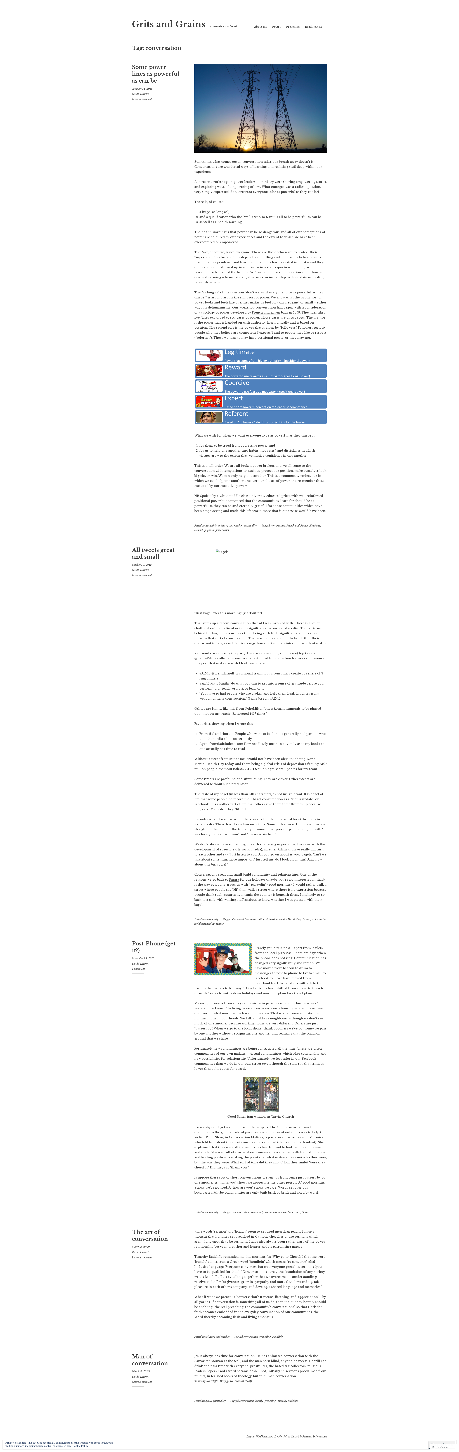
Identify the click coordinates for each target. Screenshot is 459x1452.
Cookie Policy (80, 1446)
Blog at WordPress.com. (260, 1436)
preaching (265, 1336)
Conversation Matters (246, 1137)
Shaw (305, 1212)
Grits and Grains (168, 24)
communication (241, 1212)
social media (319, 919)
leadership (211, 525)
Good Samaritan (290, 1212)
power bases (222, 530)
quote (208, 1400)
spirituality (250, 525)
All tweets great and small (153, 553)
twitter (220, 923)
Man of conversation (150, 1360)
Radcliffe (277, 1336)
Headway (314, 525)
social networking (204, 923)
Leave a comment (142, 99)
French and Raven (266, 312)
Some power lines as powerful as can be (155, 74)
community (211, 919)
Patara (234, 879)
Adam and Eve (240, 919)
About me (260, 26)
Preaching (293, 26)
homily (259, 1400)
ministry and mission (230, 525)
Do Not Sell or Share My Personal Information (300, 1436)
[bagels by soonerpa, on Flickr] (260, 576)
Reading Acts (313, 26)
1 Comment (138, 969)
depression (272, 919)
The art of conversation (150, 1235)
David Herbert (140, 94)
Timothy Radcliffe (287, 1400)
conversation (278, 525)
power (210, 530)
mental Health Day (290, 919)
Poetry (276, 26)
